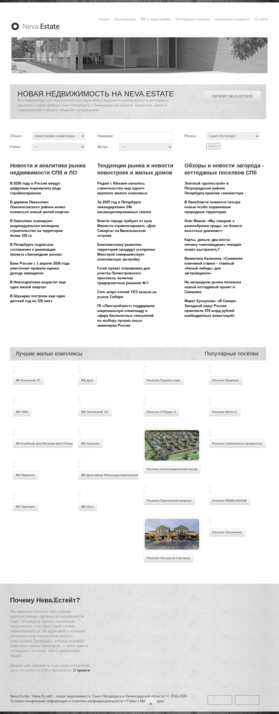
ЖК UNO (22, 411)
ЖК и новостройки (156, 19)
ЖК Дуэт (87, 380)
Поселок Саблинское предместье (237, 443)
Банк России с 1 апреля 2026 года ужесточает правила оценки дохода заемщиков (39, 268)
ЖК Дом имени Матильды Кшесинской (110, 475)
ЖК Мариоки (25, 475)
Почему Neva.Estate (232, 96)
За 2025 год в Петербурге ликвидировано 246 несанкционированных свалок (124, 207)
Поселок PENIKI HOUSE (229, 500)
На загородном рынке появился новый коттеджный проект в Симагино (212, 287)
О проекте (81, 670)
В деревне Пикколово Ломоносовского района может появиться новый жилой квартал (39, 207)
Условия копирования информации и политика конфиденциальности (66, 701)
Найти (213, 146)
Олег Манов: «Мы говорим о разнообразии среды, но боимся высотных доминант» (213, 226)
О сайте (261, 19)
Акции (104, 19)
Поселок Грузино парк (163, 380)
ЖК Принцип (25, 506)
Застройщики (125, 19)
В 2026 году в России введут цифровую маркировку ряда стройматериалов (35, 188)
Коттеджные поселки (192, 19)
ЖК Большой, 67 (28, 380)
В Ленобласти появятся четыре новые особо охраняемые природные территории (212, 207)
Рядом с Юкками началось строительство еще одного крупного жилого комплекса (122, 188)
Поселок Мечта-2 (224, 411)
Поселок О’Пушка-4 (161, 411)
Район (131, 701)
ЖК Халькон (90, 443)
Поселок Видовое (225, 380)
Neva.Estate (41, 26)
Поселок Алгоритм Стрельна (168, 558)
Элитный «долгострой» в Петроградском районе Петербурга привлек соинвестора (213, 188)
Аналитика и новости (232, 19)
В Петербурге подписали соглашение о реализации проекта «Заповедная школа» (36, 249)
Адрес (159, 701)
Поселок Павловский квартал (169, 500)
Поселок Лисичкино (227, 532)
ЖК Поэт (87, 506)
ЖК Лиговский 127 (95, 411)
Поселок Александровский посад (172, 469)
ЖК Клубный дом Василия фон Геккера (45, 443)
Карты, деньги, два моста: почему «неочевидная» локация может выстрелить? (212, 245)
